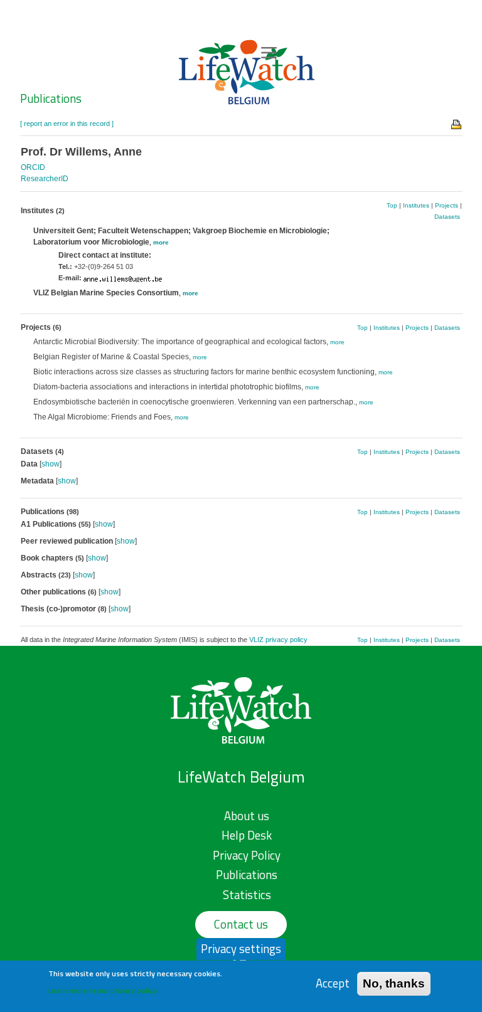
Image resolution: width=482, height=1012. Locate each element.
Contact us (241, 924)
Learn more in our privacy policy (102, 990)
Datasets (447, 216)
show (50, 464)
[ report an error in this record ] (67, 123)
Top (392, 205)
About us (246, 816)
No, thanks (394, 983)
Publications (51, 98)
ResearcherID (44, 178)
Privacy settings (241, 948)
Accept (333, 983)
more (161, 242)
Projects (446, 205)
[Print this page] (457, 123)
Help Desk (247, 835)
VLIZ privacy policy (278, 639)
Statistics (247, 895)
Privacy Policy (247, 855)
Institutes (416, 205)
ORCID (33, 167)
